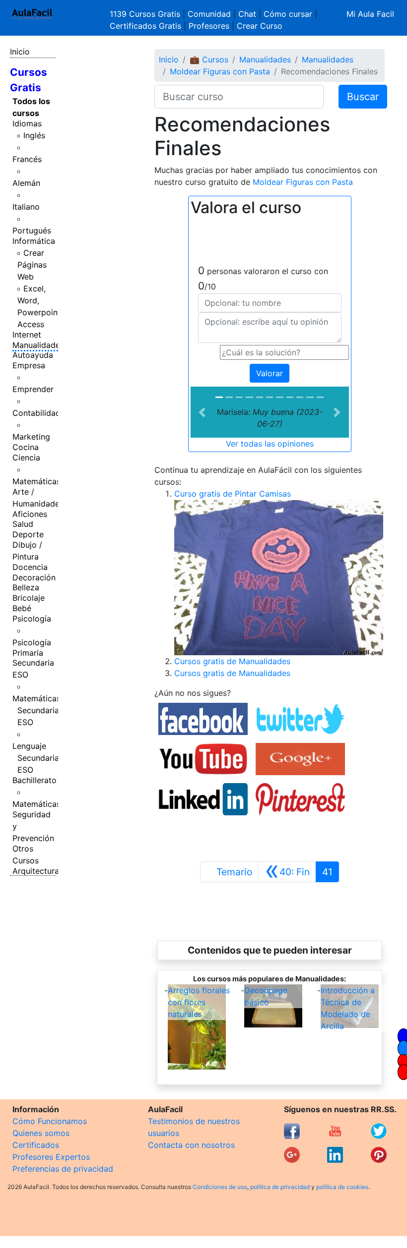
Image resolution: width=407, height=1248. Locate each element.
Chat (247, 14)
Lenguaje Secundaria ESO (35, 758)
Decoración (34, 577)
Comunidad (209, 14)
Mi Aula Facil (370, 14)
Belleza (25, 587)
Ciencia (26, 457)
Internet (26, 335)
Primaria (27, 653)
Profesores (209, 26)
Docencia (30, 567)
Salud (22, 524)
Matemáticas (36, 481)
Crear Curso (259, 26)
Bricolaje (28, 598)
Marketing (31, 437)
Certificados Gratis (145, 26)
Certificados (35, 1145)
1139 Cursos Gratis (146, 14)
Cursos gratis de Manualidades (232, 661)
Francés (27, 159)
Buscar (363, 97)
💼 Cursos (209, 59)
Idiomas (27, 123)
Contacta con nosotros (191, 1145)
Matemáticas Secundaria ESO (36, 710)
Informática (33, 241)
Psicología (31, 619)
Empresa (28, 365)
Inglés (34, 135)
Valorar (269, 373)
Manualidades (38, 345)
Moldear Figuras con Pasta (220, 71)
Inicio (20, 52)
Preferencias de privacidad (62, 1169)
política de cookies (342, 1187)
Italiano (26, 207)
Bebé (21, 608)
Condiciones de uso (220, 1187)
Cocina (25, 447)
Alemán (26, 183)
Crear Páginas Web (32, 265)
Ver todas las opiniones (270, 444)
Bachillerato (34, 780)
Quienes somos (40, 1133)
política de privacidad (280, 1187)
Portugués (31, 230)
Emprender (33, 389)
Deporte (28, 534)
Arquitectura (35, 871)
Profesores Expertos (51, 1157)
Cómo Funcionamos (49, 1121)
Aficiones (29, 514)
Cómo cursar (288, 14)
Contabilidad (36, 413)
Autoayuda (32, 355)
